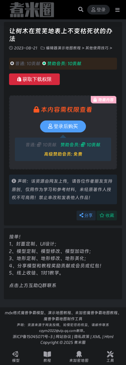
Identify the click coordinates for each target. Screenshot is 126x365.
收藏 (110, 215)
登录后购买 (66, 126)
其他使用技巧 (97, 48)
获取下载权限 (37, 79)
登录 (101, 9)
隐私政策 (81, 336)
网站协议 (63, 336)
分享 (88, 215)
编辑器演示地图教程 (63, 48)
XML (96, 336)
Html (108, 336)
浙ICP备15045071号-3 (33, 336)
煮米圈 (80, 342)
